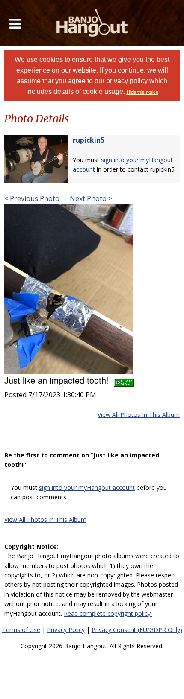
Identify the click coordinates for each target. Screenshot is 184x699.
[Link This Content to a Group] (124, 380)
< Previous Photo (31, 198)
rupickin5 (88, 140)
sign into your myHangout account (87, 487)
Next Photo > (90, 198)
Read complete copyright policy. (108, 613)
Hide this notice (142, 92)
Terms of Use (21, 630)
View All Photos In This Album (139, 415)
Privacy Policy (66, 630)
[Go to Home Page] (92, 23)
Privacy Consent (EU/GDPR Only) (137, 630)
